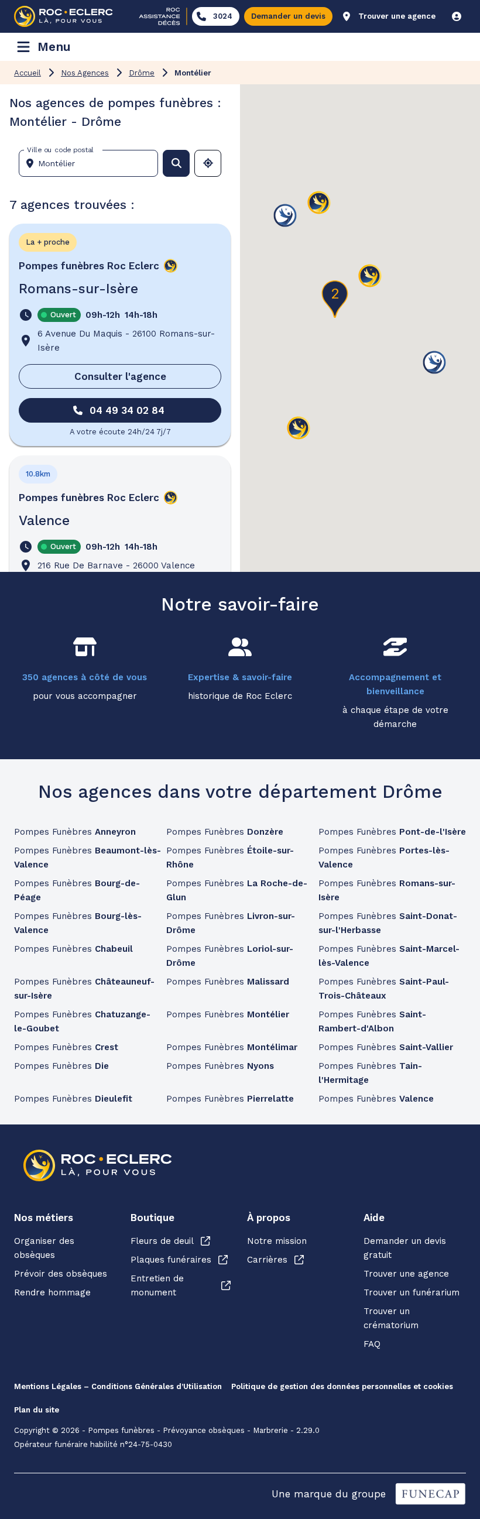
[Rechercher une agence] (176, 163)
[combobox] (93, 163)
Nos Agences (85, 72)
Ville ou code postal (60, 150)
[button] (370, 276)
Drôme (142, 72)
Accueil (27, 72)
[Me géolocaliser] (207, 163)
